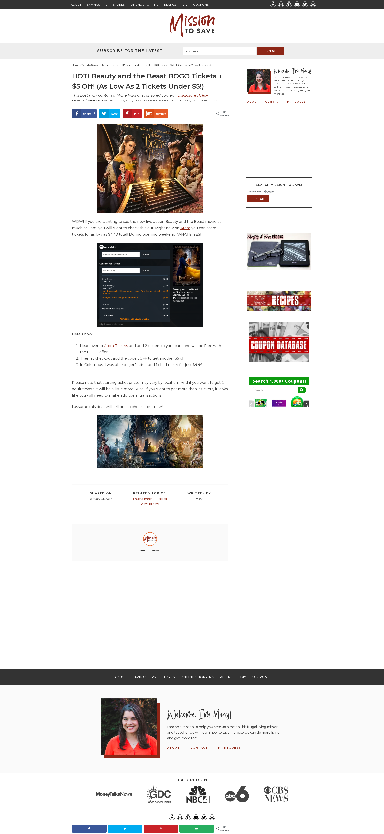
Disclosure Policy (192, 95)
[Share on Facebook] (89, 829)
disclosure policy (204, 100)
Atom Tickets (115, 346)
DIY (185, 4)
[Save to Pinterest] (161, 829)
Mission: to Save (192, 25)
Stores (119, 4)
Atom (185, 228)
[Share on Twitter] (125, 829)
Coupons (201, 4)
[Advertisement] (150, 608)
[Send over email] (196, 829)
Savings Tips (97, 4)
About (76, 4)
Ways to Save (150, 504)
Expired (162, 499)
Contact (273, 101)
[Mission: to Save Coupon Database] (279, 363)
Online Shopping (145, 4)
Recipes (170, 4)
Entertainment (143, 499)
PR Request (297, 101)
